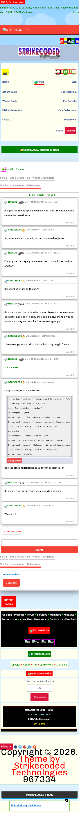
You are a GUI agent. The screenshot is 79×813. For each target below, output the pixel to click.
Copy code (14, 460)
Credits (16, 664)
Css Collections (67, 110)
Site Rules (61, 664)
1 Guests (11, 582)
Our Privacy (46, 664)
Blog (74, 81)
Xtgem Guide (9, 92)
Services (42, 614)
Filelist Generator (12, 110)
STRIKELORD (37, 202)
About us (69, 614)
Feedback (71, 619)
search (39, 549)
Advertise (26, 619)
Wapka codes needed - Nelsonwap (20, 185)
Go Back (7, 614)
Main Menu (70, 119)
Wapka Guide (9, 101)
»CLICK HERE (11, 367)
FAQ (35, 664)
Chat (6, 119)
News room (40, 619)
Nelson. (35, 229)
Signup (20, 169)
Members (55, 614)
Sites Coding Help (20, 177)
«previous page (12, 531)
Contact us (56, 619)
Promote (19, 614)
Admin (26, 664)
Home (5, 81)
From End (50, 195)
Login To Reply (36, 195)
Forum (4, 177)
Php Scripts (70, 101)
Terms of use (9, 619)
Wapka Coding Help (43, 177)
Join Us (10, 169)
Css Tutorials (69, 92)
